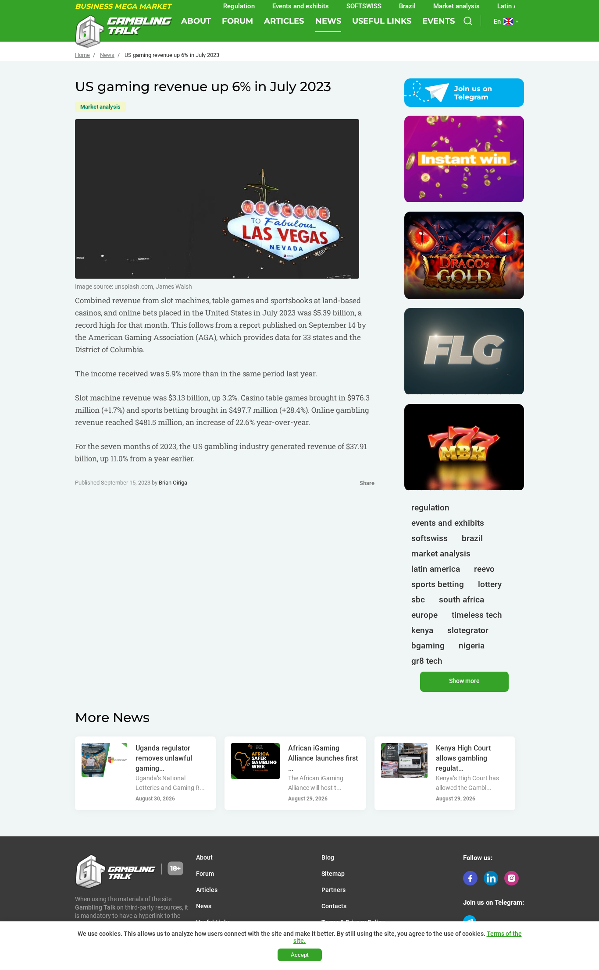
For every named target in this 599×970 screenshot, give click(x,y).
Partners (333, 889)
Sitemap (333, 873)
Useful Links (381, 21)
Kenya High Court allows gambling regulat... (463, 758)
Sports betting (437, 584)
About (196, 21)
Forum (237, 21)
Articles (284, 21)
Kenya (422, 630)
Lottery (490, 584)
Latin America (501, 6)
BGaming (428, 646)
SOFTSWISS (347, 6)
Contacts (333, 906)
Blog (327, 857)
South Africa (461, 600)
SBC (418, 600)
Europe (424, 615)
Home (82, 55)
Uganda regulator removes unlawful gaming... (163, 758)
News (328, 21)
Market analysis (440, 6)
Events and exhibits (284, 6)
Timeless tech (477, 615)
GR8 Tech (426, 661)
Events (438, 21)
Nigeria (472, 646)
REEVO (484, 569)
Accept (300, 955)
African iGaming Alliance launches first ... (323, 758)
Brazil (391, 6)
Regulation (223, 6)
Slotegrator (467, 630)
